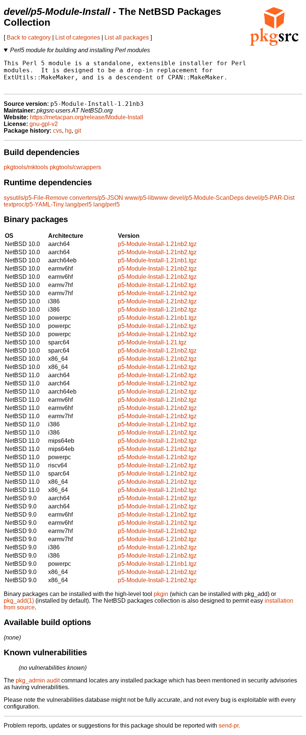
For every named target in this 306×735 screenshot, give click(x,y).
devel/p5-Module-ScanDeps (206, 198)
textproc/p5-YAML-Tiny (34, 204)
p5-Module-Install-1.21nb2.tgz (157, 244)
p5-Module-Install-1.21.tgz (152, 342)
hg (68, 130)
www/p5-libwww (146, 198)
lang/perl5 (78, 204)
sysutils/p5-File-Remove (36, 198)
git (78, 130)
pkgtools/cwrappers (75, 167)
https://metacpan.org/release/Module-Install (86, 117)
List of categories (77, 37)
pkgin (161, 594)
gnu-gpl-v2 (43, 124)
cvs (57, 130)
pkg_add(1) (19, 600)
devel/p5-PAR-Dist (269, 198)
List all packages (126, 37)
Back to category (29, 37)
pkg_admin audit (38, 680)
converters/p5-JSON (96, 198)
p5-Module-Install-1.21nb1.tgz (157, 260)
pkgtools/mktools (26, 167)
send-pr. (229, 725)
